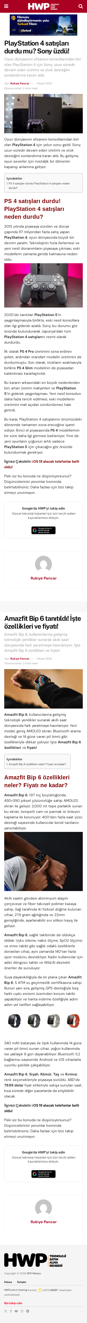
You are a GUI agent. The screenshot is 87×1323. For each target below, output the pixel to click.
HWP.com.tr (11, 1290)
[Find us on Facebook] (11, 1311)
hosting (22, 1290)
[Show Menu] (6, 6)
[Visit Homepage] (43, 6)
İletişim (21, 1282)
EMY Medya (34, 1273)
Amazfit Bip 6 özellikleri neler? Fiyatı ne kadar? (37, 764)
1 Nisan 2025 (44, 83)
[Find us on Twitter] (5, 1311)
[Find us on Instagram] (22, 1311)
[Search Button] (81, 6)
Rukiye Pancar (19, 83)
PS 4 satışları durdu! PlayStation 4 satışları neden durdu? (39, 186)
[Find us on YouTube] (16, 1311)
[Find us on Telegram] (27, 1311)
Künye (8, 1282)
